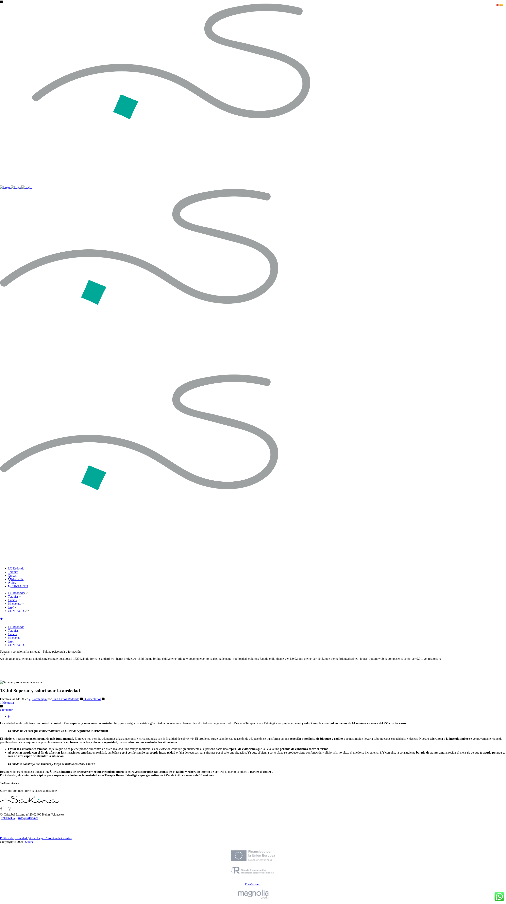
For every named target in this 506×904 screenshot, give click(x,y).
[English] (497, 4)
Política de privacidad (14, 838)
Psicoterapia (39, 699)
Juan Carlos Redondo (65, 699)
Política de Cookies (59, 838)
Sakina (29, 841)
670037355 (8, 818)
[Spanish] (501, 4)
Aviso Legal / (38, 838)
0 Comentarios (92, 699)
